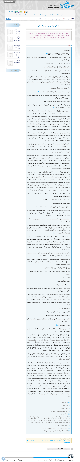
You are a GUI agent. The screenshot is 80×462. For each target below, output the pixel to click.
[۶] (57, 281)
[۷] (53, 291)
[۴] (53, 108)
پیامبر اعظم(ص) (51, 449)
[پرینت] (10, 19)
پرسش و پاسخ (59, 19)
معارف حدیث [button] (51, 15)
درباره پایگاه (21, 460)
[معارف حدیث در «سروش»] (27, 12)
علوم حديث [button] (45, 15)
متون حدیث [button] (38, 15)
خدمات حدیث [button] (25, 15)
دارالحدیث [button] (18, 15)
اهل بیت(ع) (60, 449)
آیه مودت (67, 449)
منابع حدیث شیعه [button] (60, 15)
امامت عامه (40, 19)
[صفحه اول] (73, 19)
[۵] (54, 233)
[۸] (57, 325)
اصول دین (51, 19)
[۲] (43, 67)
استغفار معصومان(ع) (17, 61)
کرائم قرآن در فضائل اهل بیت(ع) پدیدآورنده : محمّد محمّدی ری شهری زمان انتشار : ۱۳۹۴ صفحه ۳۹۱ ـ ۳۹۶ (48, 441)
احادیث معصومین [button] (69, 15)
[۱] (47, 54)
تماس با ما (14, 460)
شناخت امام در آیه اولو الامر (17, 46)
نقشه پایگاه (8, 460)
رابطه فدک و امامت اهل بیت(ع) (17, 31)
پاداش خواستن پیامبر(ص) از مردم (17, 39)
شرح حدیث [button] (32, 15)
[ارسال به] (7, 19)
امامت (46, 19)
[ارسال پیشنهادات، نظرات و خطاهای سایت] (3, 459)
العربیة (8, 12)
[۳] (38, 92)
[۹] (58, 359)
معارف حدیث (67, 19)
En (12, 12)
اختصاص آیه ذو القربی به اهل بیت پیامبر (17, 55)
